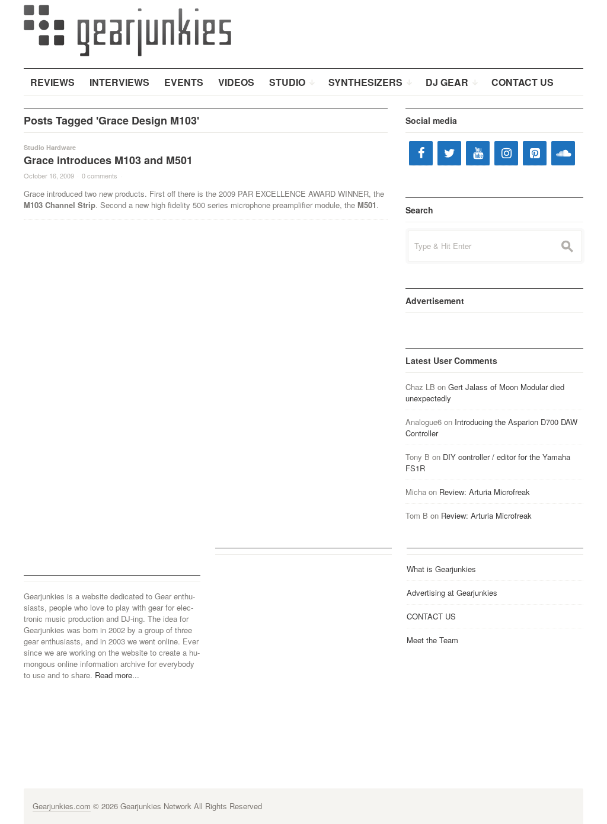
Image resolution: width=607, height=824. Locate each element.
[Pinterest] (535, 153)
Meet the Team (432, 640)
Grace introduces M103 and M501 (108, 160)
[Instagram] (506, 153)
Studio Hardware (50, 147)
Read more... (117, 675)
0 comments (99, 175)
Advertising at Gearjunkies (452, 592)
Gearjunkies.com (62, 806)
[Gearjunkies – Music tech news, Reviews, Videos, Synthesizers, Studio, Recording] (127, 29)
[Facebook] (421, 153)
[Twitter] (449, 153)
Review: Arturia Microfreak (484, 491)
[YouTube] (478, 153)
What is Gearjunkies (441, 568)
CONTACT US (431, 616)
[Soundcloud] (563, 153)
